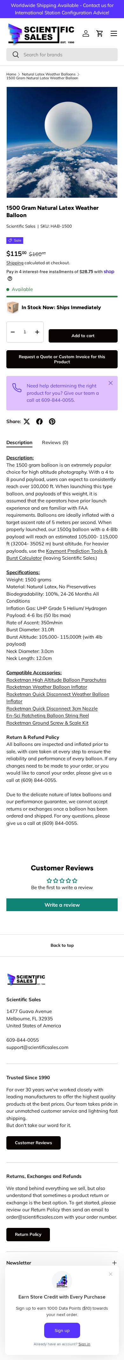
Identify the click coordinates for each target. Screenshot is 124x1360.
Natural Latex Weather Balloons (49, 74)
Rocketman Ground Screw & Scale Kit (47, 723)
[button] (100, 33)
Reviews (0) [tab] (55, 442)
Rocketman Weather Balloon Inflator (46, 687)
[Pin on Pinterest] (52, 421)
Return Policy (28, 1234)
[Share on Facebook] (39, 421)
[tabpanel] (62, 640)
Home (11, 74)
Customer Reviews (33, 1142)
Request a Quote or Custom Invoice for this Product (62, 359)
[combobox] (62, 54)
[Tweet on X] (26, 421)
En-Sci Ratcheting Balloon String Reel (47, 715)
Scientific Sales (21, 226)
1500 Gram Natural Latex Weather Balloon (42, 78)
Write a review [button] (62, 905)
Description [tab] (19, 442)
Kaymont (56, 551)
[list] (62, 142)
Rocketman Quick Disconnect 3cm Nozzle (52, 708)
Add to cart (83, 335)
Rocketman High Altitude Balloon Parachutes (56, 680)
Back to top (62, 945)
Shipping (15, 262)
